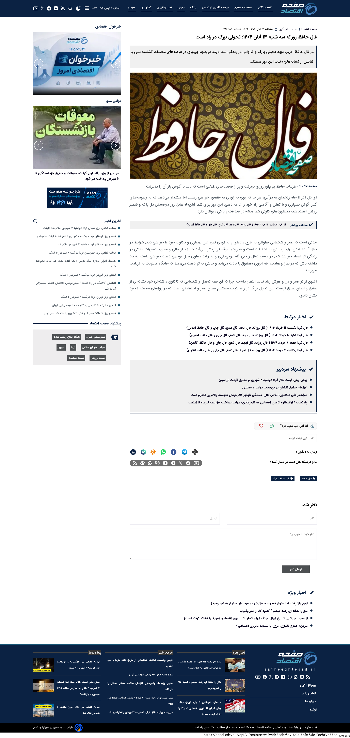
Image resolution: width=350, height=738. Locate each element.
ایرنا (73, 348)
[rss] (63, 8)
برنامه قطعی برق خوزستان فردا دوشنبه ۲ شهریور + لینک (82, 252)
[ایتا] (153, 452)
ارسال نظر (296, 569)
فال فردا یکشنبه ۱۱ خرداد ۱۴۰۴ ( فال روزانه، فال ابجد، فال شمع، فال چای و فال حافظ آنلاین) (247, 327)
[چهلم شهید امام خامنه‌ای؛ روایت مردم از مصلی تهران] (77, 137)
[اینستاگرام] (55, 8)
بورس (181, 7)
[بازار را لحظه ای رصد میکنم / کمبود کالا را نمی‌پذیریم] (235, 685)
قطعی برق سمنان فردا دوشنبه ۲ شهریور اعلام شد (87, 244)
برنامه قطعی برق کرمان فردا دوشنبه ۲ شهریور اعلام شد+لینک (79, 228)
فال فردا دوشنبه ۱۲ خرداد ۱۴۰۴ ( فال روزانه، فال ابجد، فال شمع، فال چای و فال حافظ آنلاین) (236, 225)
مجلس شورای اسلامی (93, 348)
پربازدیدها (95, 652)
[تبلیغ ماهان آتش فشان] (77, 207)
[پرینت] (133, 452)
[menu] (86, 8)
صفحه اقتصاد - (307, 186)
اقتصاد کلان (265, 7)
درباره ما (311, 701)
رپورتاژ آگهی (308, 685)
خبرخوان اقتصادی (108, 26)
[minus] (261, 426)
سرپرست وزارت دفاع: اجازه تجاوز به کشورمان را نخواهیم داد (141, 712)
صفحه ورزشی (98, 358)
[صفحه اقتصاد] (298, 8)
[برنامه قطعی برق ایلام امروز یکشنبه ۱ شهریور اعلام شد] (43, 710)
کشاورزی (146, 7)
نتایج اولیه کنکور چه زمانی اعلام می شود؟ (151, 675)
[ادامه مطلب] (35, 221)
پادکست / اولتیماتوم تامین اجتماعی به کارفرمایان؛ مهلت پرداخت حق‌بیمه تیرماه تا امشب (247, 402)
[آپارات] (142, 463)
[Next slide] (38, 63)
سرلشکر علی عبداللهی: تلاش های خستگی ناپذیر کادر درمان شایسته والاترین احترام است (249, 395)
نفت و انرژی (165, 7)
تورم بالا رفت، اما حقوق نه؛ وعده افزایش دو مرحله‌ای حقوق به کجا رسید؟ (259, 603)
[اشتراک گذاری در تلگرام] (184, 452)
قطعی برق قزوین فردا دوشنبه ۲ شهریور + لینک (88, 274)
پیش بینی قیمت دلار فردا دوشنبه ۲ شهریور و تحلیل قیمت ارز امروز (263, 380)
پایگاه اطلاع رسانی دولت (66, 337)
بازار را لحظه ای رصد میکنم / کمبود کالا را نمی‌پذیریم (274, 610)
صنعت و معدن (243, 7)
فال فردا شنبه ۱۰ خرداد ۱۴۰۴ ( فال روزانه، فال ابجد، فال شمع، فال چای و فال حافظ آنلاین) (248, 335)
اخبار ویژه (239, 652)
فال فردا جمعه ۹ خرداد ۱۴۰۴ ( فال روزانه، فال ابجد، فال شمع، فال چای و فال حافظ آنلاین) (248, 342)
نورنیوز (61, 348)
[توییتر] (42, 8)
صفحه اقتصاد (263, 727)
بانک (193, 7)
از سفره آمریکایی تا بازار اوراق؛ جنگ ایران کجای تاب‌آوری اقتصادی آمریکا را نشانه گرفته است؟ (246, 618)
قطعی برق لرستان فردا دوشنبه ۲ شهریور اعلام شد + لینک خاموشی (76, 236)
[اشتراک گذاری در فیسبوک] (173, 452)
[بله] (143, 452)
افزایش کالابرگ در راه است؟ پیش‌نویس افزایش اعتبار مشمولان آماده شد (76, 285)
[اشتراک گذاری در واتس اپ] (163, 452)
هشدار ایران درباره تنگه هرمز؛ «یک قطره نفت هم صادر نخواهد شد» (76, 263)
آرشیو (313, 709)
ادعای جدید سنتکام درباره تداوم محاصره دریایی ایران (84, 305)
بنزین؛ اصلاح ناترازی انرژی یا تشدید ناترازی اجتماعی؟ (272, 625)
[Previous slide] (115, 63)
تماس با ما (309, 693)
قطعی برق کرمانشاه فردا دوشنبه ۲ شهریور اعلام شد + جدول (80, 313)
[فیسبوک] (188, 463)
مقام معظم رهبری (95, 337)
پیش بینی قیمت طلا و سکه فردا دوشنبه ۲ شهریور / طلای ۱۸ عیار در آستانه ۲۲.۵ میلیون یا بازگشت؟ (78, 688)
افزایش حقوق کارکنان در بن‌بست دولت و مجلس (274, 387)
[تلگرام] (49, 8)
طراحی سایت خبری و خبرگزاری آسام (53, 727)
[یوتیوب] (35, 8)
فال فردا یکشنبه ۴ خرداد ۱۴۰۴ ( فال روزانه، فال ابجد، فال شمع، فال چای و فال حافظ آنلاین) (247, 350)
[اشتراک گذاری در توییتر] (195, 452)
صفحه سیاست (76, 358)
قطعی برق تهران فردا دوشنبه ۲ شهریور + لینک (88, 297)
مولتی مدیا (113, 101)
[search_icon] (70, 8)
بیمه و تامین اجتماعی (215, 7)
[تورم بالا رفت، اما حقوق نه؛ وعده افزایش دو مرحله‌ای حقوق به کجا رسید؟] (235, 665)
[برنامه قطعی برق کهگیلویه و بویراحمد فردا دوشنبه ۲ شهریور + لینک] (43, 665)
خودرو (132, 7)
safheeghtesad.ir (291, 669)
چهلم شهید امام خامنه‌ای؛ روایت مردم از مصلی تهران (85, 173)
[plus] (272, 426)
